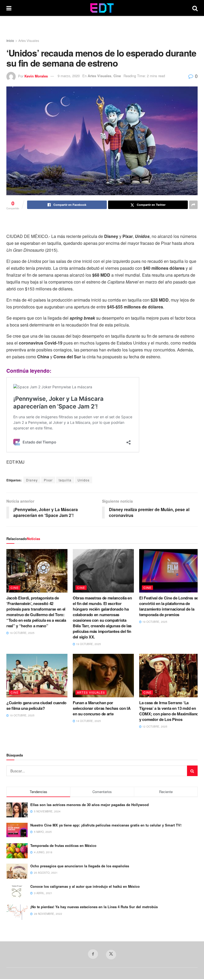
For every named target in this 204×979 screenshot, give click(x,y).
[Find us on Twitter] (111, 954)
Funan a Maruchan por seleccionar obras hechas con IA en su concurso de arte (102, 708)
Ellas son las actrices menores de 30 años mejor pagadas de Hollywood (89, 804)
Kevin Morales (36, 75)
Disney (32, 480)
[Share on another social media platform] (193, 205)
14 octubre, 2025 (88, 721)
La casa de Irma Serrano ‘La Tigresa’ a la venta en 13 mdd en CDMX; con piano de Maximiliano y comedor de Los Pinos (168, 711)
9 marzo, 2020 (69, 75)
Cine (117, 75)
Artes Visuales (28, 40)
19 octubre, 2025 (22, 633)
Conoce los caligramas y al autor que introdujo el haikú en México (85, 886)
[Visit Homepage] (102, 8)
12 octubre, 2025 (154, 726)
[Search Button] (195, 8)
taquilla (65, 480)
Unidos (84, 480)
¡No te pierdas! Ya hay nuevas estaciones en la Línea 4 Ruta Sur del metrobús (94, 906)
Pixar (48, 480)
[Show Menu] (8, 8)
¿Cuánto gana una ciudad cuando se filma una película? (36, 705)
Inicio (10, 40)
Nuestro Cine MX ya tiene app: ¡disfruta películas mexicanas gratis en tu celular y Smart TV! (105, 825)
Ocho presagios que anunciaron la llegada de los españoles (79, 865)
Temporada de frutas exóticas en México (63, 845)
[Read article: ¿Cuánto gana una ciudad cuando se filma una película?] (36, 675)
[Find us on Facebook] (93, 954)
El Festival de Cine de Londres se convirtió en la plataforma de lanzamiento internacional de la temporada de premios (168, 606)
